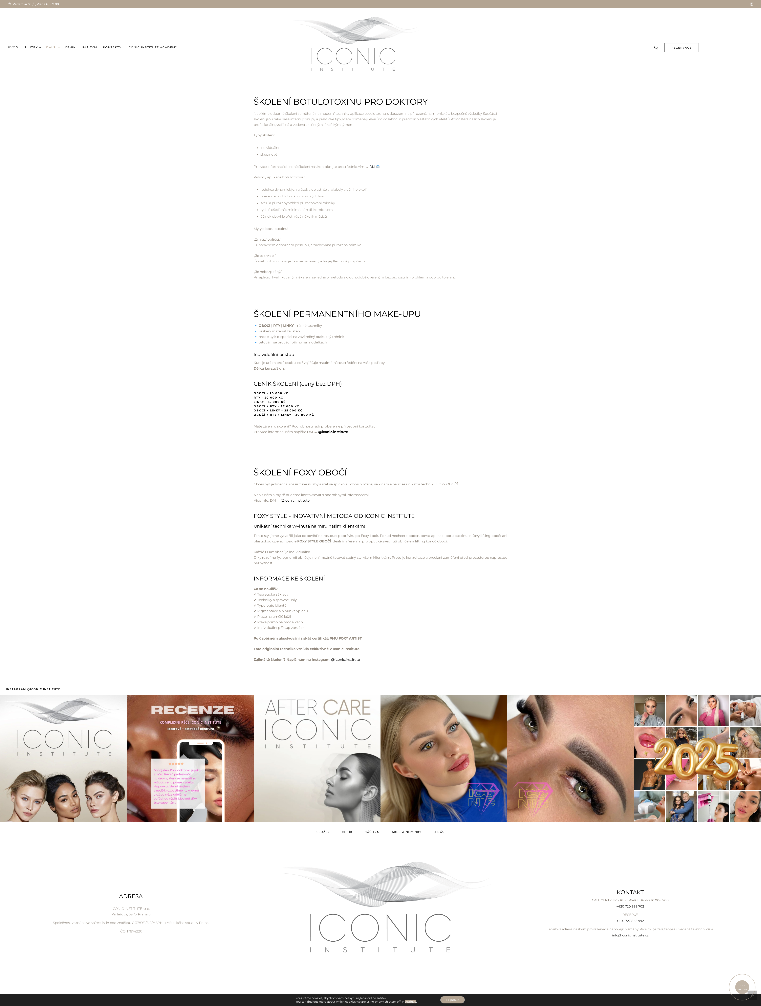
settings (410, 1001)
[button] (751, 4)
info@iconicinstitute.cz (630, 935)
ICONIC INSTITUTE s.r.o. (131, 909)
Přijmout (452, 1000)
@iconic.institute (333, 432)
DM (372, 167)
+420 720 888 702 (630, 906)
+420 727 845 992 (630, 921)
